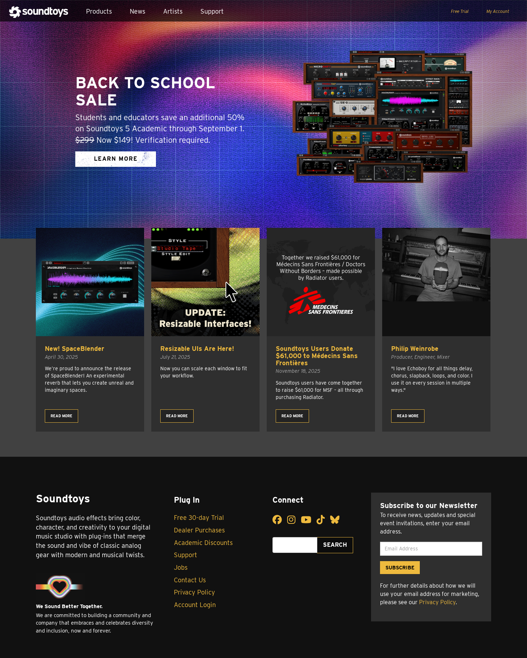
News (137, 11)
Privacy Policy (194, 592)
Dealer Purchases (199, 530)
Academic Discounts (203, 542)
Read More (61, 416)
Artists (172, 11)
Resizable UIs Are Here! (197, 348)
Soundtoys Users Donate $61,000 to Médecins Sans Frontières (317, 356)
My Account (497, 11)
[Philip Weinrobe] (436, 282)
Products (99, 11)
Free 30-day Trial (199, 517)
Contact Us (190, 580)
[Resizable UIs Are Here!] (205, 282)
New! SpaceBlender (74, 348)
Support (212, 11)
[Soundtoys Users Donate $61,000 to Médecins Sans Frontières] (321, 282)
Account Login (195, 604)
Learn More (116, 158)
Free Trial (460, 11)
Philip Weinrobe (414, 348)
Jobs (180, 567)
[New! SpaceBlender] (90, 282)
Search (335, 544)
